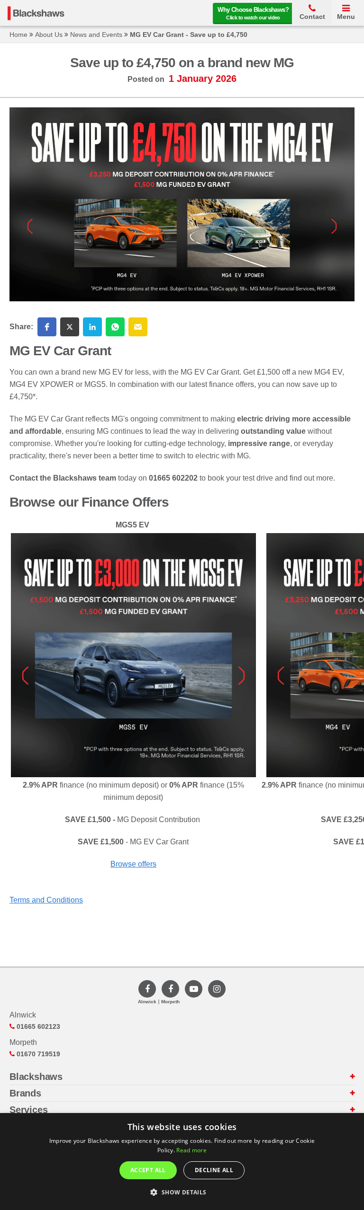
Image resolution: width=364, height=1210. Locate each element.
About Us (49, 34)
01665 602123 (37, 1026)
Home (18, 34)
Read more (191, 1150)
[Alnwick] (147, 989)
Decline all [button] (214, 1170)
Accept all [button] (148, 1170)
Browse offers (133, 864)
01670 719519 (37, 1054)
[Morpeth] (170, 989)
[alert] (182, 1161)
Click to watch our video (253, 13)
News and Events (96, 34)
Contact (312, 16)
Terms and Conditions (46, 900)
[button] (46, 326)
